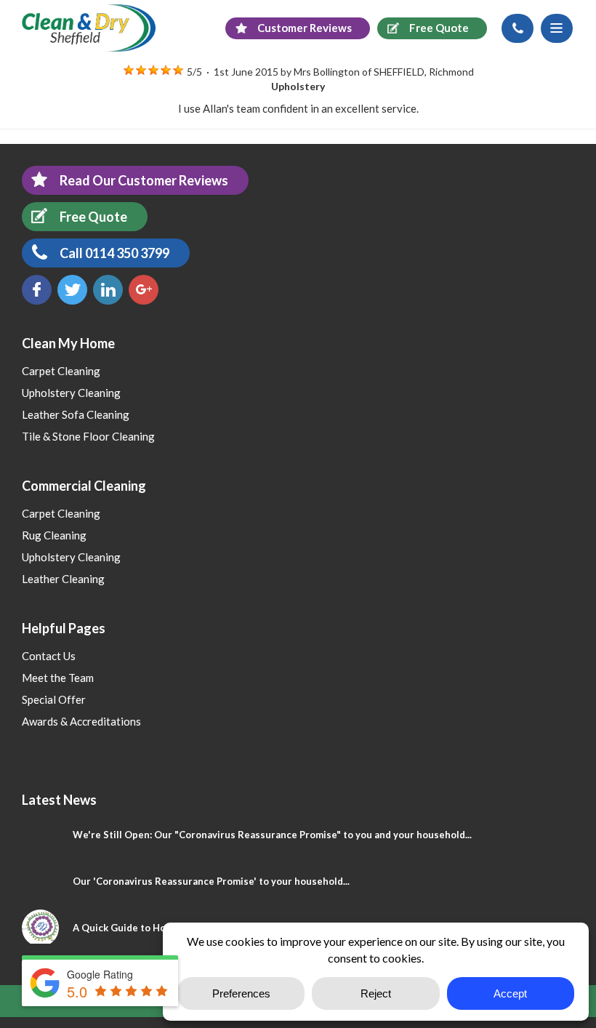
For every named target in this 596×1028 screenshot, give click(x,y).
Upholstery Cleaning (71, 392)
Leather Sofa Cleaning (75, 414)
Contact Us (49, 655)
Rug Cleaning (54, 535)
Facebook (37, 290)
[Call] (517, 28)
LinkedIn (108, 290)
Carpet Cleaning (61, 370)
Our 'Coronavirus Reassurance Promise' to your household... (211, 881)
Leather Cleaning (63, 578)
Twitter (72, 290)
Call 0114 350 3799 (114, 253)
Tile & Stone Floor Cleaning (88, 436)
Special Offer (54, 699)
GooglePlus (143, 290)
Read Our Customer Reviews (144, 180)
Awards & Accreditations (81, 721)
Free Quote (93, 217)
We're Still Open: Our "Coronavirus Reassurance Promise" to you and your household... (272, 834)
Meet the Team (58, 677)
